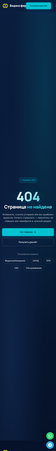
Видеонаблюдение (15, 260)
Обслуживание (34, 268)
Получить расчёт (38, 5)
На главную (26, 231)
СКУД (36, 260)
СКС (16, 268)
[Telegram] (50, 445)
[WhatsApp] (50, 436)
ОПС (48, 260)
